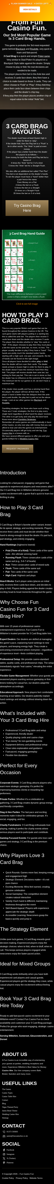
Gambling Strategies (27, 419)
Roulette (34, 49)
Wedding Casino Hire (29, 439)
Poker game (44, 56)
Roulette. (6, 403)
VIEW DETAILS (30, 9)
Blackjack (20, 49)
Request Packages (18, 449)
